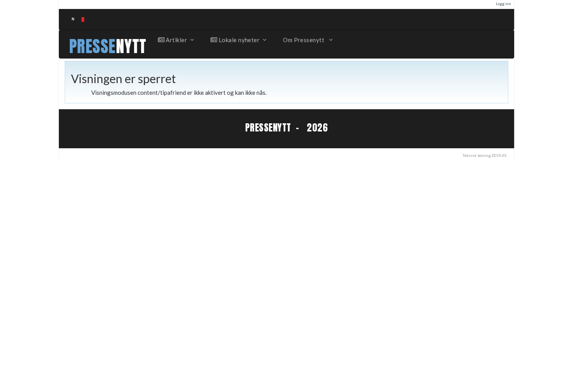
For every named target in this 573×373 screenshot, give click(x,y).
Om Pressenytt (304, 39)
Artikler (175, 39)
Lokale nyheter (238, 39)
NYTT (131, 46)
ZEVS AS (499, 155)
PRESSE (92, 46)
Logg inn (503, 3)
